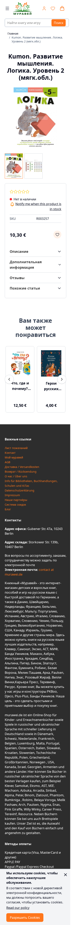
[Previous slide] (9, 379)
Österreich (26, 748)
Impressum (12, 495)
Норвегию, (54, 625)
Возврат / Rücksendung (20, 471)
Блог (8, 509)
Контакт (10, 453)
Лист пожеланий (16, 448)
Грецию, (11, 625)
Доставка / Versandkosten (22, 467)
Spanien (11, 748)
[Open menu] (7, 8)
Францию (33, 606)
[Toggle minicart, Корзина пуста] (62, 8)
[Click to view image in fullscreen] (35, 118)
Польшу (57, 621)
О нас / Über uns (16, 476)
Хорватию (12, 621)
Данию (22, 602)
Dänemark (45, 734)
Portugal (52, 743)
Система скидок (15, 504)
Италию (42, 616)
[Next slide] (61, 379)
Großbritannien (16, 762)
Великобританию (31, 625)
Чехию (44, 621)
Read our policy (17, 908)
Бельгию (49, 606)
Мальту (30, 611)
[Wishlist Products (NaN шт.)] (52, 8)
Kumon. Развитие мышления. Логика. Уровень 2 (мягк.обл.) (37, 39)
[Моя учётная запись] (44, 8)
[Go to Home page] (21, 8)
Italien (40, 748)
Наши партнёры (16, 500)
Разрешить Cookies (25, 917)
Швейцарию (38, 602)
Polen (23, 757)
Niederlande (27, 738)
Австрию (27, 616)
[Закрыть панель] (65, 874)
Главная (12, 33)
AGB (7, 462)
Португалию (47, 611)
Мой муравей (14, 457)
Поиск (58, 23)
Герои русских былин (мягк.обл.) (51, 386)
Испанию (12, 616)
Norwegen (38, 762)
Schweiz (11, 738)
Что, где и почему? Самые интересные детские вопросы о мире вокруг (19, 386)
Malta (40, 743)
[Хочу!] (57, 234)
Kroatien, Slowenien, (20, 753)
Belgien (10, 743)
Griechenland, (39, 757)
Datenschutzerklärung (19, 490)
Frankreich (46, 738)
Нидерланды (14, 606)
